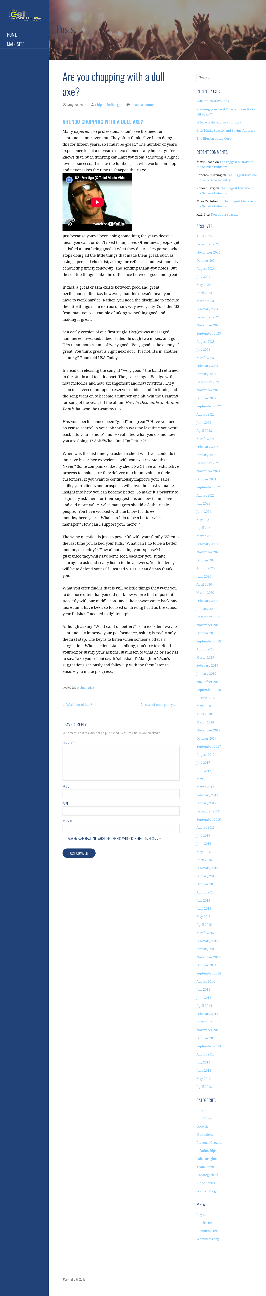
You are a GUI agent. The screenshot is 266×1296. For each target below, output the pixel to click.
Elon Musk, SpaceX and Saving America (225, 130)
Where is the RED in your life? (218, 122)
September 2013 (208, 1046)
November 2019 (208, 625)
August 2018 (205, 698)
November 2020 (208, 552)
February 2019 (207, 665)
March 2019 (205, 657)
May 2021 (203, 520)
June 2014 (203, 998)
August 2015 (205, 892)
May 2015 (203, 917)
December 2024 (208, 244)
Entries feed (205, 1223)
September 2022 (208, 406)
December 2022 (208, 382)
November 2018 (208, 682)
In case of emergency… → (160, 705)
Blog (199, 1110)
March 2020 (205, 593)
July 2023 (203, 350)
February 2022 (207, 447)
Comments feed (208, 1231)
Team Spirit (205, 1167)
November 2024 (208, 252)
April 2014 (204, 1006)
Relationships (206, 1151)
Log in (201, 1215)
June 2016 (203, 844)
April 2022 (204, 431)
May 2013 (203, 1079)
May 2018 (203, 706)
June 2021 (203, 512)
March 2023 (205, 358)
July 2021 (203, 503)
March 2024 (205, 301)
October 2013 (206, 1038)
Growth (202, 1126)
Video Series (205, 1183)
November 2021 (208, 471)
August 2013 (205, 1054)
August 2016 (205, 827)
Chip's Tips (204, 1118)
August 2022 (205, 414)
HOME (12, 34)
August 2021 (205, 495)
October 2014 (206, 965)
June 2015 (203, 908)
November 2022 (208, 390)
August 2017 (205, 755)
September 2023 (208, 333)
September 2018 (208, 690)
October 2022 (206, 398)
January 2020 (206, 609)
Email (66, 803)
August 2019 (205, 649)
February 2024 (207, 309)
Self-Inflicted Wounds (212, 101)
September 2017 (208, 746)
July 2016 (203, 836)
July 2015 (203, 900)
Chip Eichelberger (108, 105)
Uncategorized (207, 1175)
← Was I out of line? (77, 705)
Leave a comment (144, 105)
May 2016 (203, 852)
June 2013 (203, 1070)
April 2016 (204, 860)
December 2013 (208, 1022)
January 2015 (206, 949)
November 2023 (208, 325)
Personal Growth (209, 1142)
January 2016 (206, 876)
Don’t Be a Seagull (224, 214)
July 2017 (203, 763)
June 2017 (203, 771)
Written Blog (85, 687)
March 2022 (205, 439)
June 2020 (203, 576)
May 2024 (203, 285)
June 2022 (203, 423)
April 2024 (204, 293)
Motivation (204, 1134)
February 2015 (207, 941)
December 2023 (208, 317)
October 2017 (206, 738)
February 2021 (207, 544)
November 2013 (208, 1030)
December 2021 (208, 463)
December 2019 (208, 617)
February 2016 (207, 868)
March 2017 (205, 787)
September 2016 (208, 819)
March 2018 (205, 722)
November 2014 (208, 957)
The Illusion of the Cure (213, 138)
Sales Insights (206, 1159)
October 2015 (206, 884)
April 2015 (204, 925)
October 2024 (206, 261)
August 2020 (205, 568)
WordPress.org (207, 1239)
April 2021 (204, 528)
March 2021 (205, 536)
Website (67, 821)
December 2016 (208, 811)
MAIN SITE (15, 43)
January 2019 (206, 674)
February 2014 (207, 1014)
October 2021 (206, 479)
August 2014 (205, 981)
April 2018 (204, 714)
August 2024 (205, 268)
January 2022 (206, 455)
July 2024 (203, 277)
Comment (69, 743)
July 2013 (203, 1062)
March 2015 (205, 933)
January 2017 (206, 803)
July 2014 (203, 989)
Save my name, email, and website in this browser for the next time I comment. (115, 838)
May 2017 (203, 779)
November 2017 (208, 730)
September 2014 (208, 973)
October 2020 (206, 560)
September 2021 (208, 487)
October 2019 (206, 633)
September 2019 (208, 641)
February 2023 (207, 366)
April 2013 (204, 1087)
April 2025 (204, 236)
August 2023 (205, 342)
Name (66, 786)
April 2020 (204, 584)
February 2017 (207, 795)
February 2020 (207, 601)
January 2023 (206, 374)
